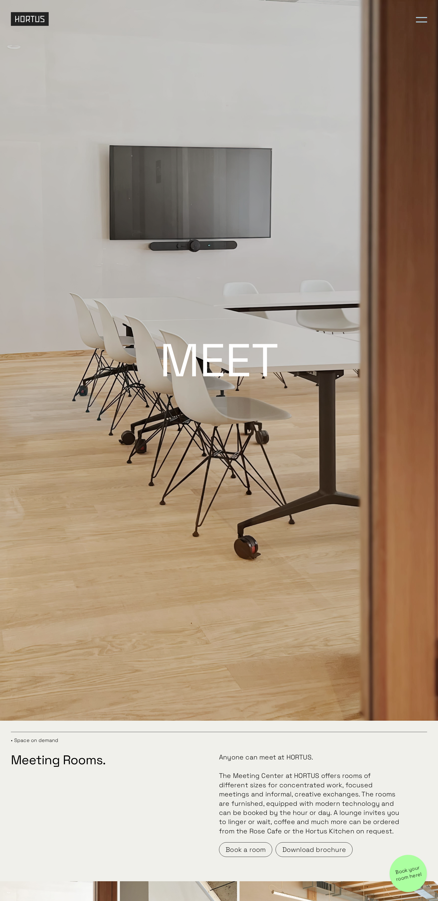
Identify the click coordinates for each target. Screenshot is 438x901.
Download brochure (314, 849)
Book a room (246, 849)
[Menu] (421, 19)
